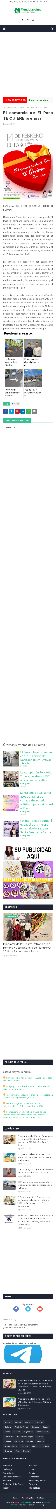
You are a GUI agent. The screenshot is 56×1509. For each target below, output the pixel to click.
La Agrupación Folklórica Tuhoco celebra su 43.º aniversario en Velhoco (36, 776)
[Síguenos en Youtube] (40, 1310)
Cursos (45, 1427)
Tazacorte (33, 1484)
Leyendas (45, 1446)
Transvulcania (42, 1432)
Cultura (8, 1427)
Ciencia (26, 1451)
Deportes (39, 1422)
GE (18, 1319)
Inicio (5, 107)
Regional (28, 1422)
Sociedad (35, 1427)
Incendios (24, 1446)
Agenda (18, 1422)
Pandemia (18, 1441)
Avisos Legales (27, 1498)
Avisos (7, 1432)
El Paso (32, 1469)
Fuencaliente (8, 1473)
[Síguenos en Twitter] (28, 1310)
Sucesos (17, 1432)
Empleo (8, 1441)
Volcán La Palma (21, 1427)
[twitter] (27, 19)
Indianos (40, 1441)
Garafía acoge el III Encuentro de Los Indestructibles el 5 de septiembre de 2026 (23, 1104)
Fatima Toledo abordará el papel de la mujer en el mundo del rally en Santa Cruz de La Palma (36, 826)
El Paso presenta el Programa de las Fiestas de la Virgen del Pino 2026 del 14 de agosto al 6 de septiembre (33, 1201)
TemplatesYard (25, 1502)
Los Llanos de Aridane (12, 1476)
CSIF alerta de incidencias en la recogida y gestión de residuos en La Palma (34, 1185)
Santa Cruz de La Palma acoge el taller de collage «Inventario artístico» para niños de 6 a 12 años (36, 800)
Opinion (40, 1436)
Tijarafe (6, 1488)
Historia (30, 1441)
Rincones (8, 1451)
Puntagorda (34, 1476)
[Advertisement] (28, 65)
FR (22, 1319)
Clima (34, 1446)
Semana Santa (11, 1446)
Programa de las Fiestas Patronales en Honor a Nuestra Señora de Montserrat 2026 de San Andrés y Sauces (27, 948)
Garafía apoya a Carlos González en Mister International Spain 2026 (35, 1171)
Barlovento (7, 1465)
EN (14, 1319)
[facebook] (22, 19)
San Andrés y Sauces (37, 1480)
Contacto (40, 1498)
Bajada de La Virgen (25, 1436)
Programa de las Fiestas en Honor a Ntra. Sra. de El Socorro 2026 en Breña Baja (34, 1157)
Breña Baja (7, 1469)
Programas (28, 1432)
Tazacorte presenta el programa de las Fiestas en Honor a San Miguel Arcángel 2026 (28, 1096)
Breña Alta (33, 1465)
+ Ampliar (25, 763)
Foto (17, 1451)
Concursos (9, 1436)
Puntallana (7, 1480)
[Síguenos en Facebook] (16, 1310)
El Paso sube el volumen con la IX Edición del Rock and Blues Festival (36, 756)
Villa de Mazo (34, 1488)
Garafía (32, 1473)
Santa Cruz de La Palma (13, 1484)
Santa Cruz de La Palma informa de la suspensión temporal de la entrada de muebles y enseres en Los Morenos (35, 1220)
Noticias (12, 107)
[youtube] (33, 19)
